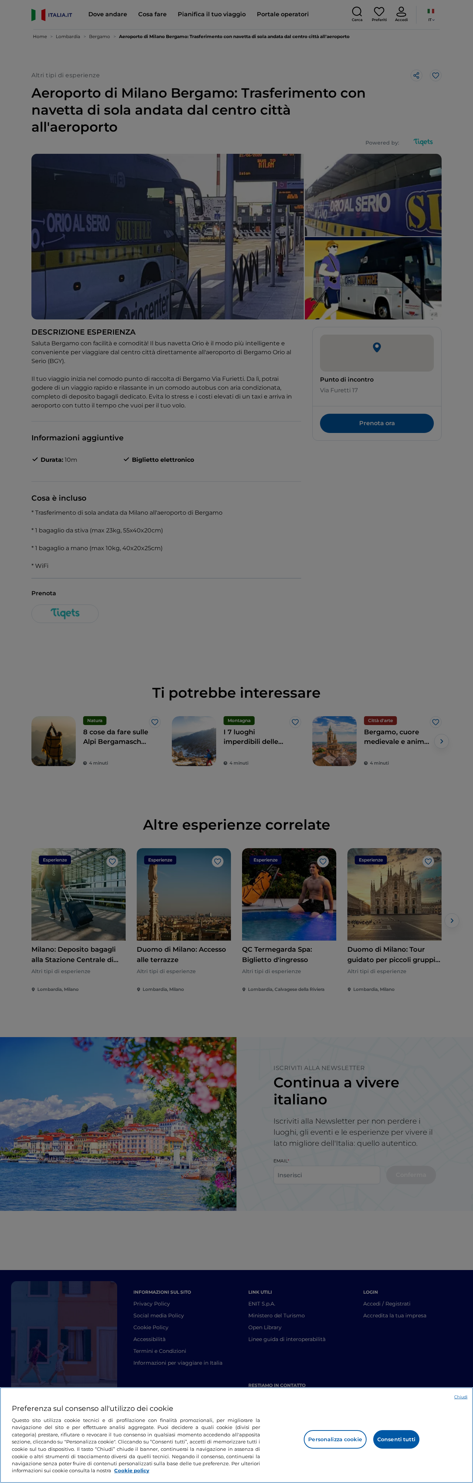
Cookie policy (131, 1470)
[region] (236, 1435)
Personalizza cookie (335, 1439)
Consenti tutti (396, 1439)
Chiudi (460, 1396)
